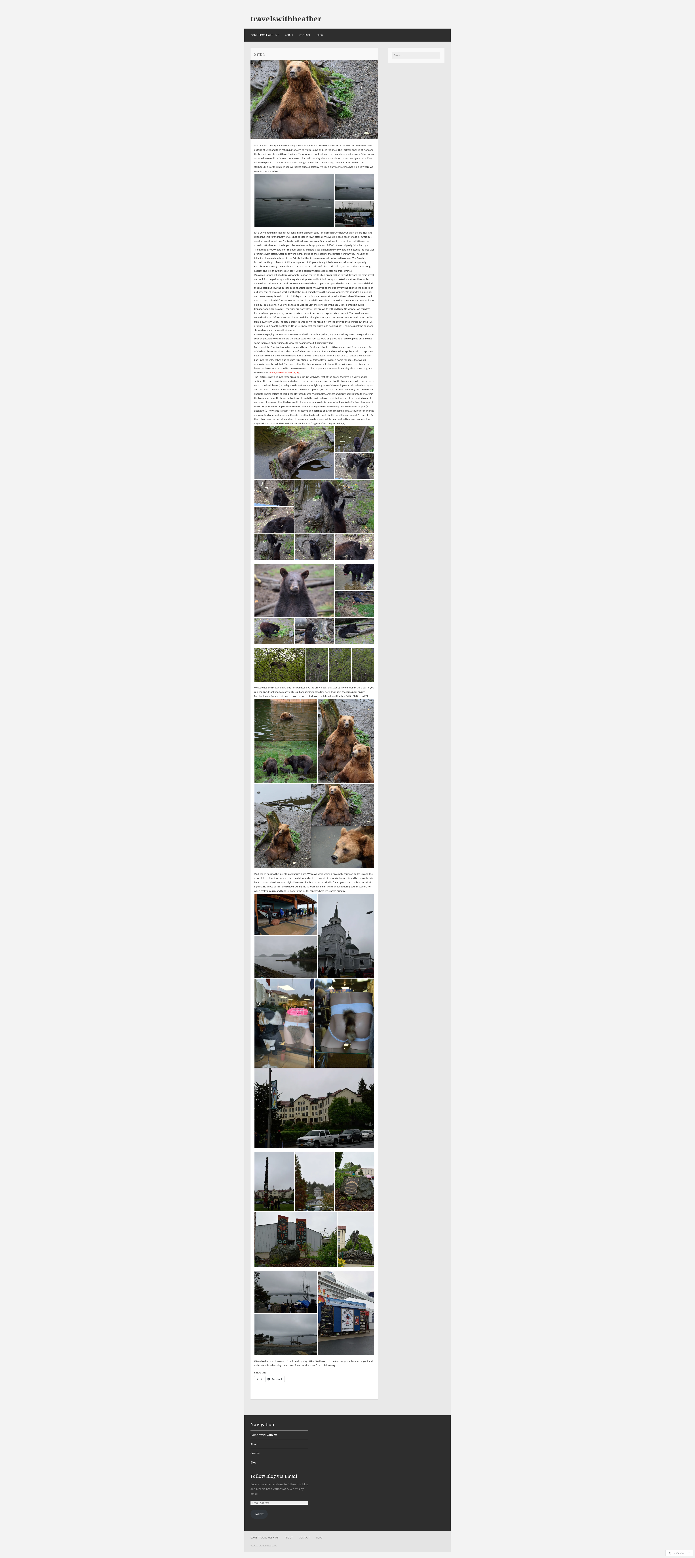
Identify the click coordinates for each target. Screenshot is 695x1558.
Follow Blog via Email (273, 1476)
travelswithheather (286, 19)
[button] (294, 200)
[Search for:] (416, 55)
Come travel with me (265, 35)
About (289, 35)
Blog (320, 35)
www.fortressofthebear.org (284, 372)
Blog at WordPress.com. (263, 1545)
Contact (304, 35)
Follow (259, 1514)
